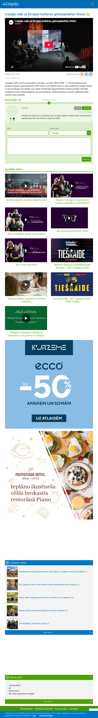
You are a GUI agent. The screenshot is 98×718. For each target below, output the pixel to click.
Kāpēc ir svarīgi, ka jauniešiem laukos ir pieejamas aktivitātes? (72, 201)
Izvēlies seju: (54, 128)
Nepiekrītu (49, 715)
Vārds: (9, 128)
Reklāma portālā (44, 708)
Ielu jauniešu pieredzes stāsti (72, 230)
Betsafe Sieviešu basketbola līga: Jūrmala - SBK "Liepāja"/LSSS (72, 266)
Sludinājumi (26, 708)
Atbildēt (86, 108)
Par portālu (61, 708)
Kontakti (73, 708)
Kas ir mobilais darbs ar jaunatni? (26, 233)
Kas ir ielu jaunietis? (27, 264)
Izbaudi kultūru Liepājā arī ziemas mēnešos (26, 300)
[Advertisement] (49, 540)
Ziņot (78, 108)
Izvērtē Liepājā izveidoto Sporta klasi (26, 199)
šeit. (34, 715)
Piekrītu (42, 715)
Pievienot (86, 159)
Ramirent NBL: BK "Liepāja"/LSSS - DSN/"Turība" (72, 300)
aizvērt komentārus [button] (49, 100)
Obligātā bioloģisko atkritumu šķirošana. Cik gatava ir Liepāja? (26, 334)
